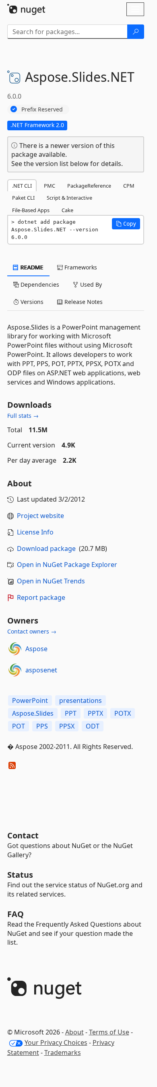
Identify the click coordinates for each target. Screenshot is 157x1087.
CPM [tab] (128, 185)
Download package (46, 548)
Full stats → (23, 415)
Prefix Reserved (42, 109)
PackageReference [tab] (89, 185)
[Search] (135, 31)
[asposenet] (15, 670)
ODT (92, 726)
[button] (126, 223)
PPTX (95, 713)
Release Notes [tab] (83, 302)
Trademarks (62, 1052)
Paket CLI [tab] (23, 197)
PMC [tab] (49, 185)
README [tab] (31, 267)
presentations (80, 700)
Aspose (36, 648)
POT (18, 726)
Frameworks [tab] (80, 267)
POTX (122, 713)
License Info (35, 532)
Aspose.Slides (33, 713)
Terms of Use (109, 1032)
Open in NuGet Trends (51, 581)
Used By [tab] (90, 284)
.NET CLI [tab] (22, 185)
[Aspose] (15, 649)
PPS (42, 726)
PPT (70, 713)
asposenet (41, 670)
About (74, 1032)
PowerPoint (30, 700)
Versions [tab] (31, 302)
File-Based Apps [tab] (31, 210)
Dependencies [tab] (39, 284)
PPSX (66, 726)
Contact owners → (31, 631)
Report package (41, 597)
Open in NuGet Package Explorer (67, 564)
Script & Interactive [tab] (69, 197)
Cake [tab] (67, 210)
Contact (23, 835)
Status (20, 874)
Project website (40, 515)
